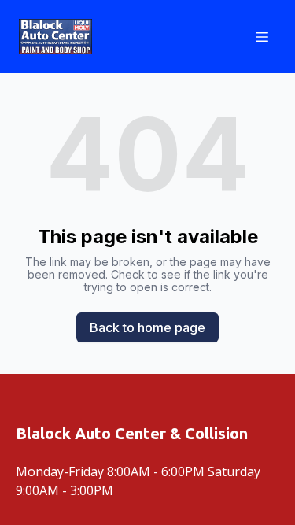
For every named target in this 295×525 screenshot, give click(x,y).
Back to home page (147, 327)
